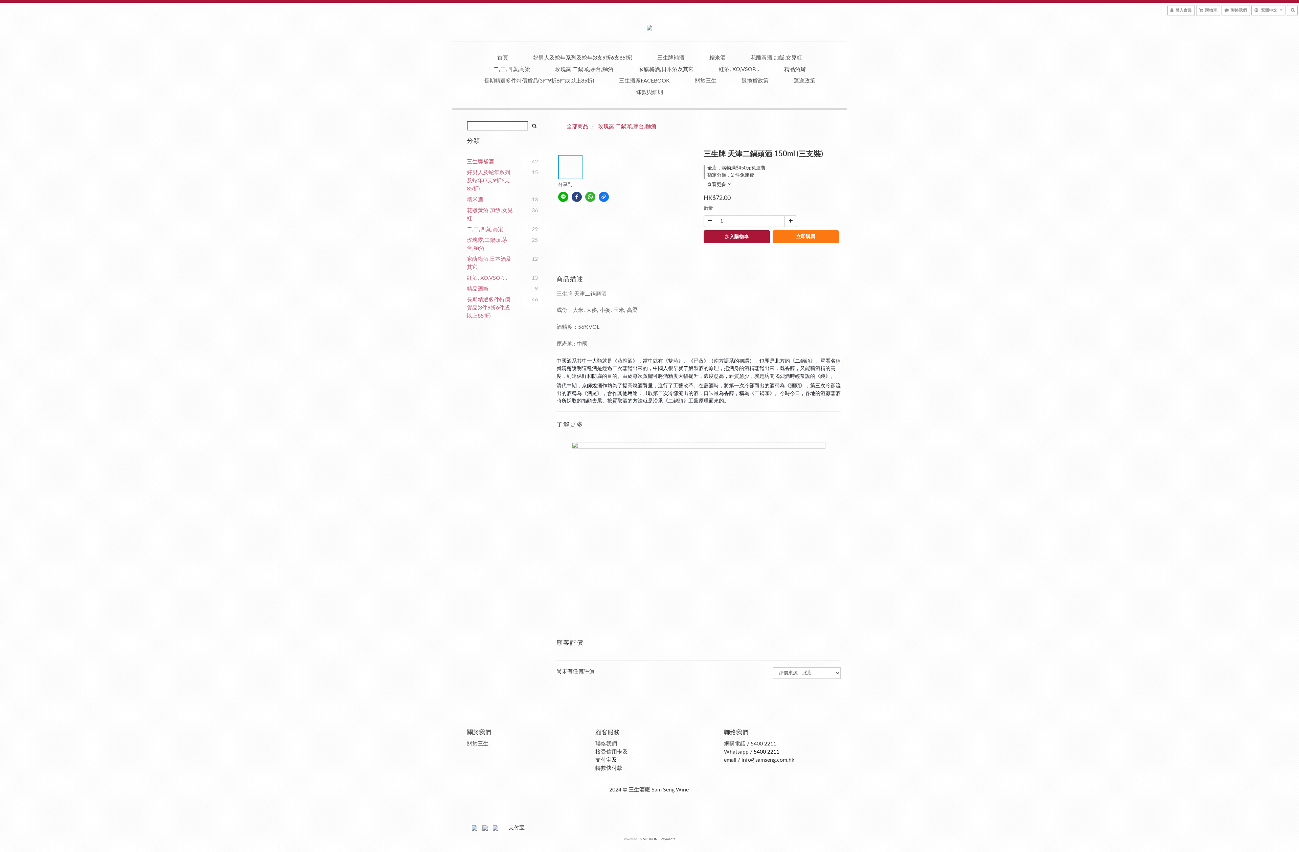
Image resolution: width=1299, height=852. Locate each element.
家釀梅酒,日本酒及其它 (666, 69)
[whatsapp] (590, 197)
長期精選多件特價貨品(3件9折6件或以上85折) (539, 81)
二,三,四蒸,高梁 (512, 69)
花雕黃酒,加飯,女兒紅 (776, 58)
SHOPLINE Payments (659, 839)
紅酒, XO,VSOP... (739, 69)
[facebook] (577, 197)
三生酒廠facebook (644, 81)
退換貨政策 (755, 81)
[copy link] (604, 197)
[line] (563, 197)
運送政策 (804, 81)
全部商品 (577, 126)
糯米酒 (717, 58)
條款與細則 (649, 92)
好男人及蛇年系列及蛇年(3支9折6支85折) (582, 58)
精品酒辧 (795, 69)
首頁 (502, 58)
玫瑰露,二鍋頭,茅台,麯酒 (584, 69)
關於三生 (705, 81)
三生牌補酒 (670, 58)
